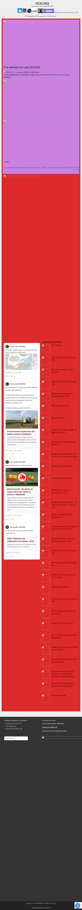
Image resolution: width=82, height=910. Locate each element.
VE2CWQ (42, 3)
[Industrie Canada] (61, 12)
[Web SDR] (40, 12)
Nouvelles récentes (12, 729)
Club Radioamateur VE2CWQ (41, 908)
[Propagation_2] (41, 16)
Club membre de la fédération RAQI (54, 731)
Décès (7, 162)
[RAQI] (24, 12)
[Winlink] (31, 12)
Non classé (10, 726)
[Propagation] (30, 16)
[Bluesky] (19, 12)
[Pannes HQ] (73, 12)
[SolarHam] (51, 16)
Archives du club (12, 723)
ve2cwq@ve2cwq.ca (49, 727)
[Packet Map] (49, 12)
